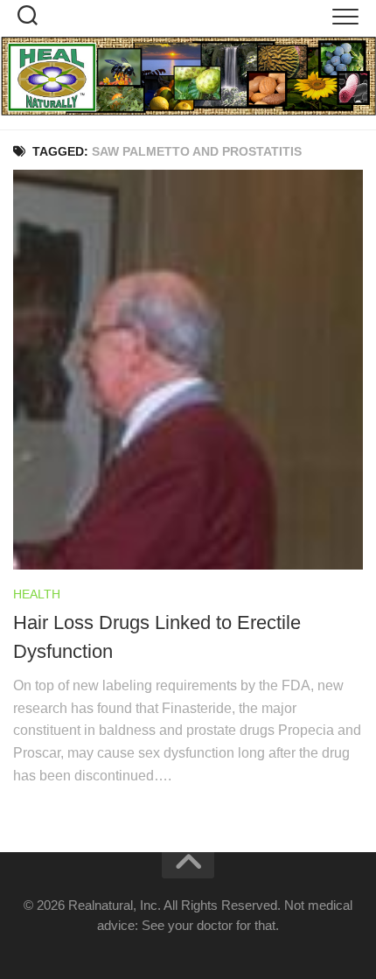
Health (36, 594)
